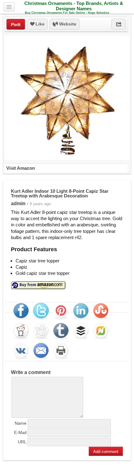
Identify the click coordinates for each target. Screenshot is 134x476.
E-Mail (20, 432)
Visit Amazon (20, 168)
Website (67, 23)
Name (20, 423)
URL (22, 441)
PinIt (16, 24)
